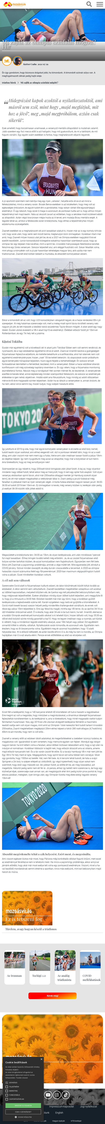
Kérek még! (52, 995)
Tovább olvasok (22, 1078)
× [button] (41, 1059)
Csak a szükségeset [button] (23, 1112)
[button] (23, 1117)
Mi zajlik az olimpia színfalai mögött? (39, 82)
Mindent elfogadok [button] (23, 1105)
